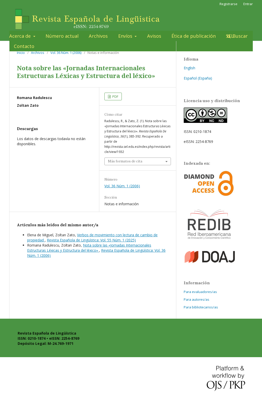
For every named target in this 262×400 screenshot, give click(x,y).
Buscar (239, 36)
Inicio (21, 52)
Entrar (248, 4)
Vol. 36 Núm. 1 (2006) (65, 52)
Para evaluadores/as (200, 291)
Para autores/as (196, 299)
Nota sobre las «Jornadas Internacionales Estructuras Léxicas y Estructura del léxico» (89, 248)
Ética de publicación (193, 36)
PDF (115, 96)
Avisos (154, 36)
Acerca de (20, 36)
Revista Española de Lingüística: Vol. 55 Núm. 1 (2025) (91, 240)
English (189, 67)
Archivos (98, 36)
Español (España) (198, 78)
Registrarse (228, 4)
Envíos (126, 36)
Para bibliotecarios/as (201, 307)
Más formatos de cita (125, 161)
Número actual (62, 36)
